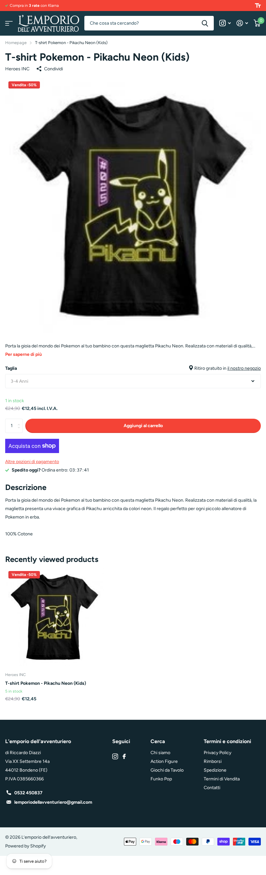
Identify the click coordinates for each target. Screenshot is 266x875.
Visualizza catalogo (9, 23)
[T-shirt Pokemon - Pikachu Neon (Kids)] (54, 617)
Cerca (205, 23)
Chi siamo (160, 752)
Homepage (16, 42)
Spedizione (215, 770)
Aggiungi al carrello (143, 425)
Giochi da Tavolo (167, 770)
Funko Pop (161, 779)
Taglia (133, 368)
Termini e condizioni (227, 741)
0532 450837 (28, 793)
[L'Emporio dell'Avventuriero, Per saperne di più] (225, 23)
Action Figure (164, 761)
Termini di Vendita (222, 779)
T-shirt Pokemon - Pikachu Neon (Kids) (45, 683)
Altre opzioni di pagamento (32, 461)
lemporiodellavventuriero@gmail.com (53, 802)
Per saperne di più (23, 354)
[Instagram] (115, 756)
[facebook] (124, 756)
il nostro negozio (244, 368)
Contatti (212, 787)
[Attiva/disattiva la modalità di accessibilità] (258, 5)
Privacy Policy (217, 752)
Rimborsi (213, 761)
